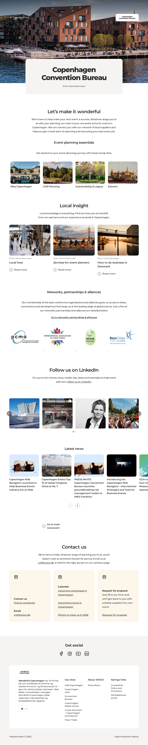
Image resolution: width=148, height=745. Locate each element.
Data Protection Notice (127, 736)
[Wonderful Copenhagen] (24, 672)
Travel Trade (71, 720)
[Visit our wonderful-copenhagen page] (86, 653)
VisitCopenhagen (74, 685)
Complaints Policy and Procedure (117, 688)
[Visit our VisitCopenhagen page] (61, 653)
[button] (29, 264)
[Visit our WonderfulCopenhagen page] (78, 653)
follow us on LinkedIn (79, 381)
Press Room (94, 685)
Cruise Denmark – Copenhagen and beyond (73, 713)
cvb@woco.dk (46, 562)
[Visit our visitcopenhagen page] (69, 653)
